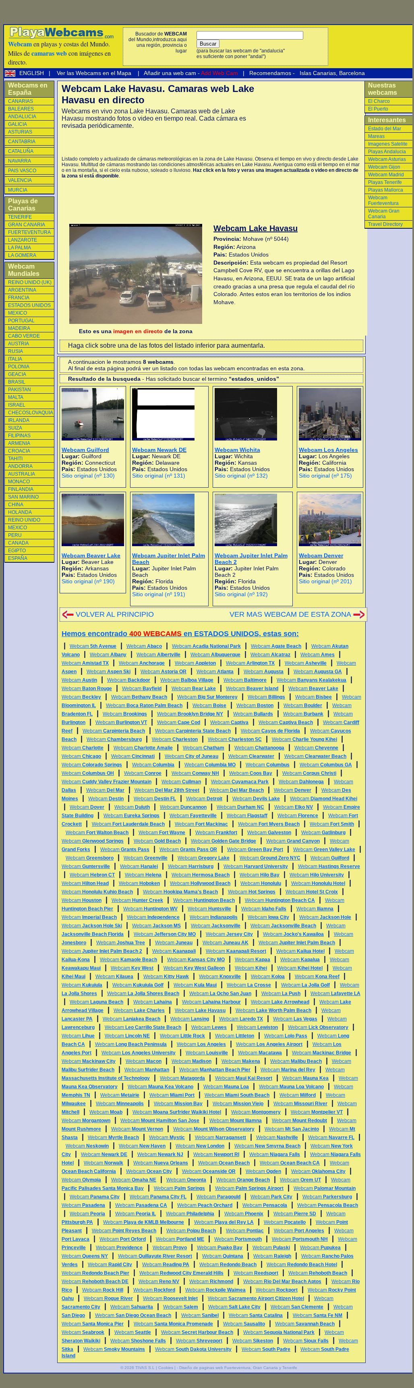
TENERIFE (20, 217)
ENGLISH (32, 73)
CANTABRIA (21, 141)
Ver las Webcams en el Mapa (94, 73)
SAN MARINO (23, 497)
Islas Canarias (317, 73)
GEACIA (17, 374)
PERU (15, 535)
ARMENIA (19, 443)
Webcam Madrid (386, 174)
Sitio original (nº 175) (325, 475)
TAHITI (15, 458)
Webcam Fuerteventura (383, 200)
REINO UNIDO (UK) (30, 282)
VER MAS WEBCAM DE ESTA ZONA (290, 614)
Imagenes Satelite (388, 144)
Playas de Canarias (23, 205)
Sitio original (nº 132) (241, 475)
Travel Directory (385, 224)
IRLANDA (18, 420)
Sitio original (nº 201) (325, 581)
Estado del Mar (384, 128)
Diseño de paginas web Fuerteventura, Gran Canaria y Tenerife (238, 1367)
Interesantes (387, 120)
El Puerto (378, 109)
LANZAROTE (22, 240)
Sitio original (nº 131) (158, 475)
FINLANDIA (20, 489)
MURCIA (17, 190)
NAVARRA (19, 161)
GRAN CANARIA (26, 225)
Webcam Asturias (387, 159)
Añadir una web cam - (190, 73)
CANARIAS (20, 101)
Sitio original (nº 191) (158, 594)
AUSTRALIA (21, 474)
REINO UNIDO (24, 520)
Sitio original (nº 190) (88, 581)
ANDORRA (20, 466)
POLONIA (18, 366)
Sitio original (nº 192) (241, 594)
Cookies (165, 1367)
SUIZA (15, 428)
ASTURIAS (20, 132)
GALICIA (17, 124)
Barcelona (352, 73)
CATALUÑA (20, 151)
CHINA (15, 504)
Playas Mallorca (385, 190)
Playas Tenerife (385, 182)
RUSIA (15, 351)
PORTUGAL (21, 321)
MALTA (15, 397)
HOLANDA (20, 512)
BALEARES (21, 109)
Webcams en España (28, 89)
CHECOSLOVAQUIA (30, 412)
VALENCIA (20, 180)
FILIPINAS (19, 435)
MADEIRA (19, 328)
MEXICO (17, 313)
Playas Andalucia (387, 151)
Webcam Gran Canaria (384, 213)
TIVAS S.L (145, 1367)
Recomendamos (269, 73)
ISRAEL (16, 405)
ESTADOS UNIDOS (29, 305)
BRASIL (16, 382)
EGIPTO (17, 550)
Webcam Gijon (384, 167)
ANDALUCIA (22, 116)
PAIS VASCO (22, 170)
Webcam (93, 646)
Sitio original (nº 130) (88, 475)
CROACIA (19, 451)
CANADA (18, 543)
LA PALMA (19, 247)
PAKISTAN (19, 389)
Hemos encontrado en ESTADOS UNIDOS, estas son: (180, 634)
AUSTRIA (18, 343)
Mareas (376, 136)
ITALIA (15, 359)
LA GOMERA (22, 255)
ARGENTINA (22, 290)
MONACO (19, 481)
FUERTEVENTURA (29, 232)
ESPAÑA (17, 558)
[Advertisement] (156, 143)
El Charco (379, 101)
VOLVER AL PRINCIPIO (115, 614)
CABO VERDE (24, 336)
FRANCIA (18, 298)
